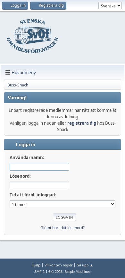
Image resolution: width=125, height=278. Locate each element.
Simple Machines (77, 272)
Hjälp (36, 265)
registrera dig (81, 123)
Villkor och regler (58, 265)
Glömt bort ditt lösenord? (62, 227)
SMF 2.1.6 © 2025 (48, 272)
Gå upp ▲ (85, 265)
